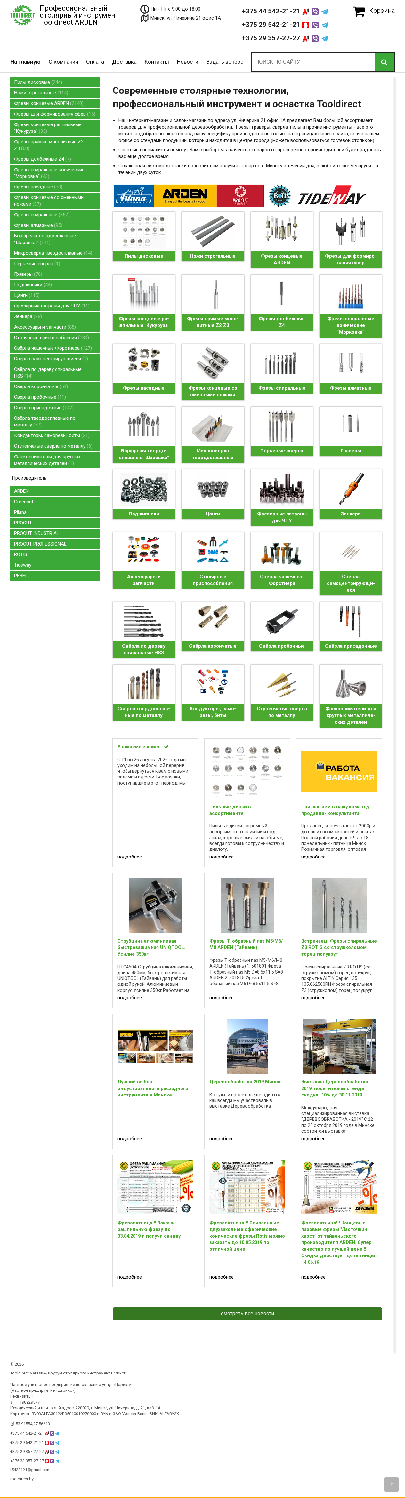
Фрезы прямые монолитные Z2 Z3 (49, 145)
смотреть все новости (247, 1314)
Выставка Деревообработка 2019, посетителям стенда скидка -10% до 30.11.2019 (334, 1088)
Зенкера (27, 316)
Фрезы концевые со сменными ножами (49, 201)
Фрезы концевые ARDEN (48, 103)
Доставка (124, 62)
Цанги (26, 295)
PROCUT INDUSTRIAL (36, 533)
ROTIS (20, 554)
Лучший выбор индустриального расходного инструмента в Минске (152, 1088)
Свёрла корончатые (40, 386)
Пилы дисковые (37, 82)
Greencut (23, 502)
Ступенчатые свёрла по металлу (52, 446)
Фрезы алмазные (37, 225)
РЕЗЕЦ (21, 575)
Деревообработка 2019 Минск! (245, 1082)
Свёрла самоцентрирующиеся (50, 359)
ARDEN (21, 491)
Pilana (20, 512)
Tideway (22, 565)
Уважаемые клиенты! (142, 747)
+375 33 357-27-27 (27, 1460)
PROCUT (23, 523)
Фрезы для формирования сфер (54, 114)
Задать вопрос (224, 62)
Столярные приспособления (50, 337)
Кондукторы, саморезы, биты (51, 435)
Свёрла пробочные (39, 397)
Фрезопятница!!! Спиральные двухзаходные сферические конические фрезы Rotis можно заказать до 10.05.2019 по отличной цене (247, 1236)
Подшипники (32, 285)
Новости (187, 62)
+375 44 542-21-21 (272, 11)
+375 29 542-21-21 (272, 24)
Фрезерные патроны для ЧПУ (51, 306)
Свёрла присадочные (43, 407)
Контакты (157, 62)
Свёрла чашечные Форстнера (52, 348)
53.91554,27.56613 (33, 1424)
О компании (63, 62)
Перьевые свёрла (36, 264)
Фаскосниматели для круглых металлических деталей (47, 460)
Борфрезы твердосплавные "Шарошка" (45, 239)
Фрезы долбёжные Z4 (41, 159)
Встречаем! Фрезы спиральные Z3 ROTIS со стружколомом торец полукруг (339, 947)
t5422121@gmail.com (30, 1469)
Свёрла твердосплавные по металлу (45, 421)
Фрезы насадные (37, 187)
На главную (25, 62)
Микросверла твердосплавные (52, 253)
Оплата (95, 62)
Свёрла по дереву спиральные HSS (48, 372)
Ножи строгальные (40, 93)
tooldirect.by (22, 1479)
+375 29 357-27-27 (272, 38)
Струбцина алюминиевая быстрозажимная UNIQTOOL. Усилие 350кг (151, 947)
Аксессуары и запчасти (44, 327)
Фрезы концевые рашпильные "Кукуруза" (48, 128)
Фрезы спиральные (41, 215)
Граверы (27, 274)
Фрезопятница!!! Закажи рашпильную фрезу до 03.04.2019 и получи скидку (149, 1229)
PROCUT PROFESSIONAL (40, 544)
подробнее (129, 857)
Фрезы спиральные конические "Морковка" (49, 173)
